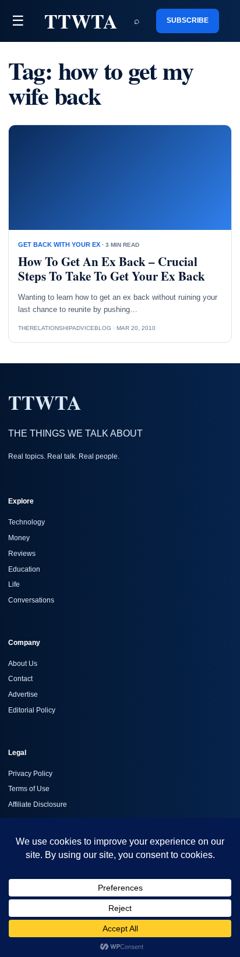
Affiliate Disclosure (37, 804)
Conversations (31, 600)
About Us (22, 664)
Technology (26, 522)
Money (19, 538)
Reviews (22, 554)
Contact (20, 679)
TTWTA (81, 21)
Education (24, 569)
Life (14, 584)
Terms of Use (29, 789)
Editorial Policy (31, 710)
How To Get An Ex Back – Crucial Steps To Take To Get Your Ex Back (111, 269)
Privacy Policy (30, 774)
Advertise (23, 694)
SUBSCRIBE (188, 20)
